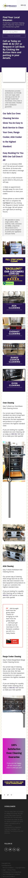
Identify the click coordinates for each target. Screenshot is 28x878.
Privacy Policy (12, 870)
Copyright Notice (20, 867)
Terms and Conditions (8, 876)
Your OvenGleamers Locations (11, 874)
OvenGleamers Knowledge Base (11, 872)
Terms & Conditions (8, 867)
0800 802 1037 (16, 434)
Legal (4, 870)
